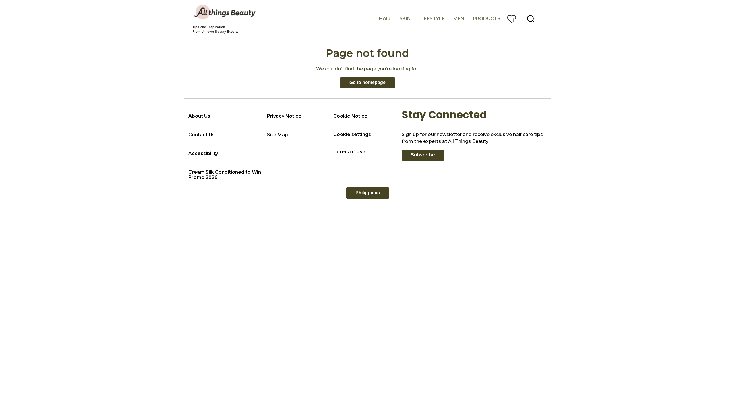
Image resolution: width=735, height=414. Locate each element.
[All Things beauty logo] (225, 12)
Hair (385, 18)
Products (486, 18)
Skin (405, 18)
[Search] (531, 19)
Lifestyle (432, 18)
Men (458, 18)
